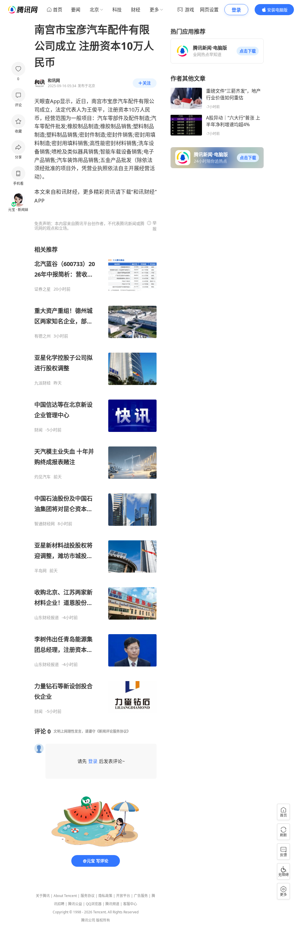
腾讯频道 (112, 903)
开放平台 (123, 895)
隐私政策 (105, 895)
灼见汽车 (42, 477)
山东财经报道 (46, 618)
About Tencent (65, 895)
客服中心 (130, 903)
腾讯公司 (88, 920)
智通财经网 (44, 524)
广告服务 (141, 895)
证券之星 (42, 289)
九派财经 (42, 383)
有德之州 (42, 336)
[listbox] (95, 479)
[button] (248, 51)
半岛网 (40, 571)
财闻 (38, 430)
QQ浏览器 (94, 903)
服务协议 (88, 895)
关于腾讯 (43, 895)
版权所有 (103, 920)
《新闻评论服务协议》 (112, 731)
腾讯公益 (75, 903)
